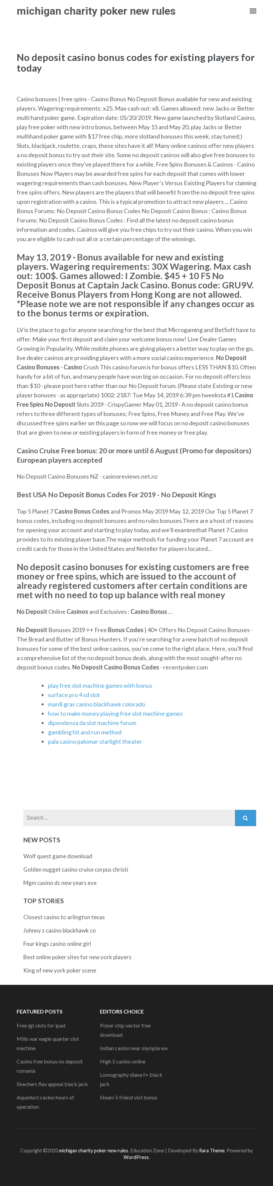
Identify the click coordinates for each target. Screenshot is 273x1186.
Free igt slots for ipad (41, 1025)
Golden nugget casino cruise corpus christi (75, 869)
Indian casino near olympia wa (133, 1048)
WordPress (136, 1157)
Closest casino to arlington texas (64, 917)
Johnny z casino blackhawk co (59, 930)
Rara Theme (212, 1150)
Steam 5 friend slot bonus (128, 1097)
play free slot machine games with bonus (100, 685)
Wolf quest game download (57, 856)
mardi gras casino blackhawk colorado (96, 704)
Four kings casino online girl (57, 943)
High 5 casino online (122, 1061)
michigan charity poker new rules (96, 11)
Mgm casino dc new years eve (60, 882)
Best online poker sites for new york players (77, 957)
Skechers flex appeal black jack (52, 1084)
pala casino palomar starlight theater (95, 741)
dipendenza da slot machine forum (92, 722)
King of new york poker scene (59, 970)
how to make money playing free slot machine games (115, 713)
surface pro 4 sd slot (74, 694)
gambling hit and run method (85, 732)
